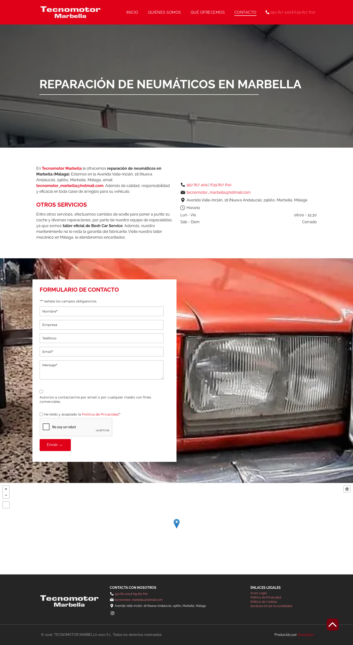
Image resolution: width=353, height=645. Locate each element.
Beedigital (306, 635)
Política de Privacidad (100, 414)
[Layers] (347, 489)
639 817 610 (304, 12)
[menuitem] (132, 12)
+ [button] (6, 489)
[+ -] (176, 528)
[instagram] (112, 613)
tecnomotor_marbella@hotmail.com (69, 185)
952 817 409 (280, 12)
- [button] (6, 495)
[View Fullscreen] (6, 505)
